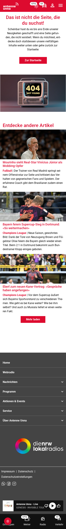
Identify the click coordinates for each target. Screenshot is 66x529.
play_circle (52, 506)
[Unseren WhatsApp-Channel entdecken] (3, 484)
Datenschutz (25, 471)
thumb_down (46, 506)
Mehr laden (33, 319)
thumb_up (59, 506)
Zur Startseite (33, 60)
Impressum (8, 471)
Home (6, 362)
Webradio (8, 372)
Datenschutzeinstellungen (16, 476)
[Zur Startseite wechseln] (11, 6)
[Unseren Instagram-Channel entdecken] (14, 484)
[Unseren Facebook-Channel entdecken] (9, 484)
